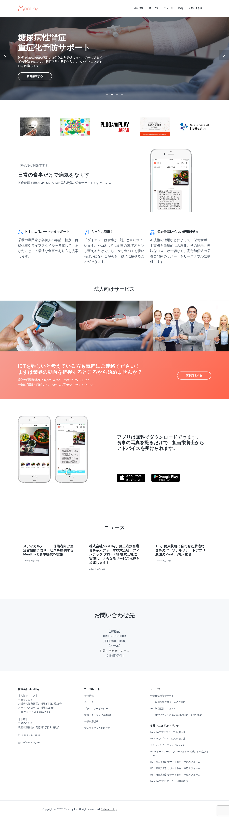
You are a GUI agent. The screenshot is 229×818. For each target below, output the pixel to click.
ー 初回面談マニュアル (163, 708)
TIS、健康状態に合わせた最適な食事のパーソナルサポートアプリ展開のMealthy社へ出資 (180, 550)
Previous (5, 55)
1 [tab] (107, 94)
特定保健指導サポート (162, 695)
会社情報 (89, 695)
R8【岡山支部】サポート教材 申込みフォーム (175, 761)
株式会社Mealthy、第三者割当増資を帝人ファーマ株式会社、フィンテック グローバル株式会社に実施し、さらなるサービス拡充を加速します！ (114, 554)
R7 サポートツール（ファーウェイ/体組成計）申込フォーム (179, 753)
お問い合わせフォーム (114, 651)
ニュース (89, 702)
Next (224, 55)
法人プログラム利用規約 (97, 728)
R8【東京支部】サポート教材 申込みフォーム (175, 768)
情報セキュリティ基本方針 (98, 715)
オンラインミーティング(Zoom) (167, 745)
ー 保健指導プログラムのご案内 (168, 702)
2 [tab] (112, 94)
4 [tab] (122, 94)
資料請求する (35, 71)
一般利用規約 (91, 721)
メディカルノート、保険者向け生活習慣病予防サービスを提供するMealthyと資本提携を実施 (48, 550)
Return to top (109, 809)
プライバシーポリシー (96, 708)
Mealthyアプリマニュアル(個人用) (168, 732)
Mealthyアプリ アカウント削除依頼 (169, 781)
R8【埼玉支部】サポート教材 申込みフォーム (175, 774)
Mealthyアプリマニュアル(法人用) (168, 738)
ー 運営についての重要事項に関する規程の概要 (176, 715)
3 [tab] (117, 94)
